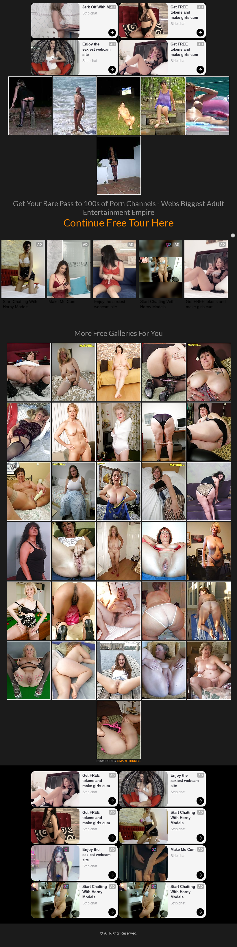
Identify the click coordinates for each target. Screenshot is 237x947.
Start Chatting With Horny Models (20, 304)
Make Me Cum (62, 301)
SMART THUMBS (128, 761)
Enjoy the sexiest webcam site (97, 49)
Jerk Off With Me (97, 7)
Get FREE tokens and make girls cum (184, 12)
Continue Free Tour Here (118, 222)
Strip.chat (89, 13)
